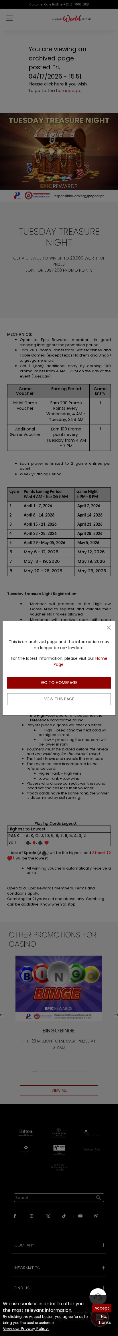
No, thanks (104, 1319)
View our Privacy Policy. (26, 1328)
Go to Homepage (59, 682)
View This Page (59, 699)
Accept (102, 1308)
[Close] (109, 627)
